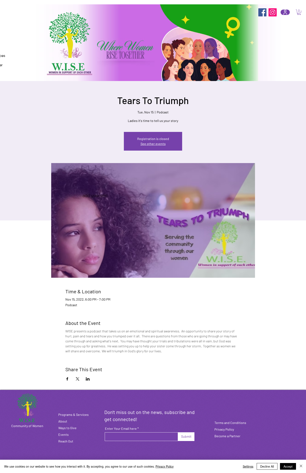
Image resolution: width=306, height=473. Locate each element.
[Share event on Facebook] (67, 379)
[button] (299, 12)
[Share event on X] (78, 379)
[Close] (301, 466)
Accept (288, 466)
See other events (153, 144)
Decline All (267, 466)
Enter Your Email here (121, 428)
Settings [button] (248, 466)
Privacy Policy (164, 466)
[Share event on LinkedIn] (88, 379)
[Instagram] (273, 12)
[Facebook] (262, 12)
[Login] (285, 12)
